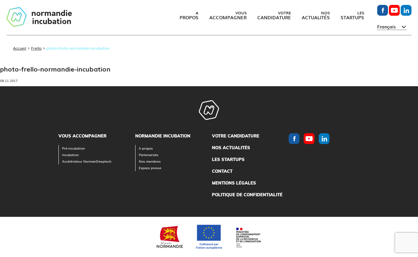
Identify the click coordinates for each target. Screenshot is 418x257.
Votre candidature (235, 135)
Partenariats (148, 154)
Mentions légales (234, 182)
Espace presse (150, 167)
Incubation (70, 154)
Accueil (19, 48)
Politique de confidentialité (247, 194)
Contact (222, 171)
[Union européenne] (209, 236)
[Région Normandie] (170, 237)
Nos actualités (231, 147)
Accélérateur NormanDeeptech (86, 161)
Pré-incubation (73, 148)
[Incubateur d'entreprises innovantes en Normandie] (39, 17)
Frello (36, 48)
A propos (146, 148)
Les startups (228, 159)
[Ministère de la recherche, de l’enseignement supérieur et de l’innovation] (248, 236)
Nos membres (150, 161)
